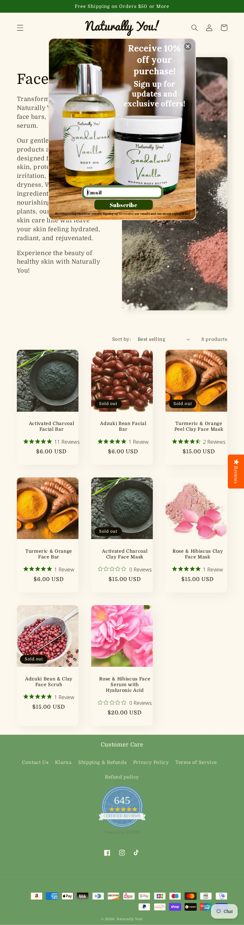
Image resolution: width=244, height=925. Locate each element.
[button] (188, 46)
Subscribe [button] (123, 205)
